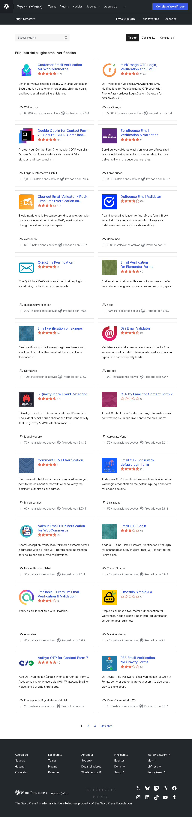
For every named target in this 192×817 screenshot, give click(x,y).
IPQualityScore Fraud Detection (63, 394)
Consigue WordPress (170, 6)
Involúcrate (121, 754)
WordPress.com (159, 754)
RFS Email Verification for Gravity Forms (138, 660)
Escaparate (55, 754)
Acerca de (21, 754)
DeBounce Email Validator (141, 197)
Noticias (20, 760)
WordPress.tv (91, 772)
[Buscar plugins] (66, 37)
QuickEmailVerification (55, 262)
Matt (152, 760)
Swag (119, 772)
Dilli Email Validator (135, 328)
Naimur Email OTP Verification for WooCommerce (61, 528)
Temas (52, 760)
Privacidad (21, 772)
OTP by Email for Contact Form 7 (147, 394)
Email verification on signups (60, 328)
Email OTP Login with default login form (137, 462)
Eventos (119, 760)
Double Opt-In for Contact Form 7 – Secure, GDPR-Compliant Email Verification (63, 133)
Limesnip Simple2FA (136, 592)
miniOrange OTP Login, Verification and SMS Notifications (139, 67)
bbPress (154, 766)
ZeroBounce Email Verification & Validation (139, 133)
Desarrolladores (91, 766)
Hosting (20, 766)
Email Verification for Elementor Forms (137, 264)
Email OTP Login (133, 526)
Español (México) (61, 793)
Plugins (52, 766)
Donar (119, 766)
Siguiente (106, 725)
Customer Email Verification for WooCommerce (60, 67)
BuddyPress (157, 772)
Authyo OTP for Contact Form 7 (63, 658)
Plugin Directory (25, 18)
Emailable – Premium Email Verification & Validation (59, 594)
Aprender (87, 754)
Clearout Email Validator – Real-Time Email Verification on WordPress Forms (63, 199)
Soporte (86, 760)
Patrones (53, 772)
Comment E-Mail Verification (60, 460)
